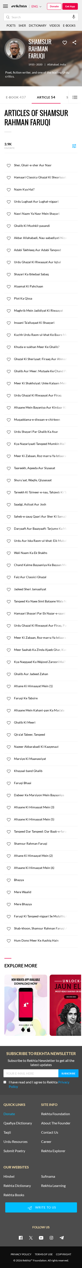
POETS (11, 25)
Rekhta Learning (53, 1185)
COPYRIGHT (63, 1254)
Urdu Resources (15, 1141)
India (63, 64)
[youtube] (41, 1237)
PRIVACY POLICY (21, 1254)
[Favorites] (65, 42)
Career (46, 1141)
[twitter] (30, 1237)
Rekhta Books (13, 1195)
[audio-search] (73, 16)
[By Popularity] (74, 145)
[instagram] (51, 1237)
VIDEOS (54, 25)
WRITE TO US (45, 1207)
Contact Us (49, 1132)
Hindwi (8, 1176)
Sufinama (48, 1176)
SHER (22, 25)
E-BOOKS (69, 25)
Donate (54, 6)
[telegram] (61, 1237)
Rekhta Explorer (53, 1151)
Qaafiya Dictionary (17, 1123)
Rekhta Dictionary (17, 1185)
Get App (70, 6)
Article (46, 97)
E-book (16, 97)
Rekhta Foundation (55, 1114)
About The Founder (55, 1123)
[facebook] (20, 1237)
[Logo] (19, 6)
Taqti (7, 1132)
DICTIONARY (37, 25)
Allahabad (53, 64)
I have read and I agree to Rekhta (39, 1084)
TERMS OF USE (44, 1254)
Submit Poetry (14, 1151)
